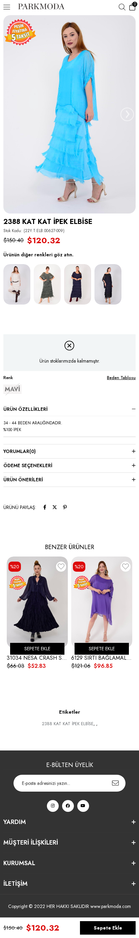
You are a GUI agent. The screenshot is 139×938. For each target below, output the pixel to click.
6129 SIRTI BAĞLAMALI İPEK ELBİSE (101, 658)
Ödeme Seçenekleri (27, 465)
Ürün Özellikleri (25, 409)
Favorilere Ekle (61, 568)
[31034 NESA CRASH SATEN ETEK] (37, 602)
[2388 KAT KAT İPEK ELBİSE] (16, 284)
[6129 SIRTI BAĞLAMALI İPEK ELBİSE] (101, 602)
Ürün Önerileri (23, 479)
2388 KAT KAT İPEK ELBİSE (67, 723)
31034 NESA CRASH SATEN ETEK (37, 658)
